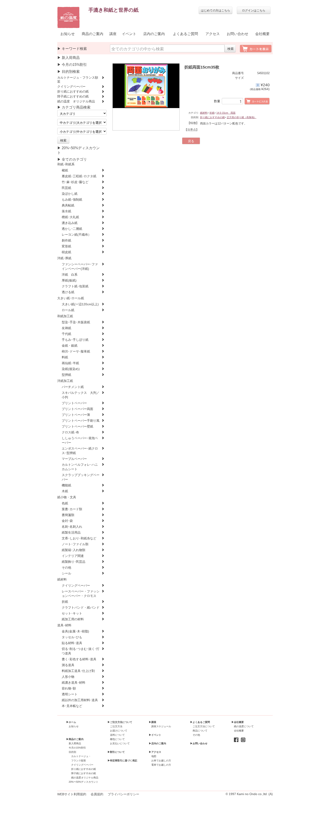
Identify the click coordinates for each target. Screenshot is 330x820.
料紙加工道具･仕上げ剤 (78, 671)
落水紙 (66, 211)
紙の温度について (244, 726)
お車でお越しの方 (161, 760)
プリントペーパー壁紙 (77, 426)
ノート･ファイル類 (75, 544)
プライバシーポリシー (123, 794)
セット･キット (72, 613)
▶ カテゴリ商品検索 (73, 107)
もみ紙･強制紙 (72, 199)
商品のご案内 (92, 34)
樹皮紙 (66, 252)
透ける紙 (68, 292)
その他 (66, 567)
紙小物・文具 (66, 497)
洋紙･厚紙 (64, 258)
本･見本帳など (72, 706)
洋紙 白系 (69, 274)
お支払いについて (120, 743)
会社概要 (262, 34)
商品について (200, 730)
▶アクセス (155, 752)
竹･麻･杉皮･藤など (75, 182)
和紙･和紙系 (66, 164)
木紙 (65, 491)
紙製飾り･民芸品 (73, 561)
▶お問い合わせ (198, 743)
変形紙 (66, 246)
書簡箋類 (68, 515)
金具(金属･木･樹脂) (75, 631)
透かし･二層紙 (72, 228)
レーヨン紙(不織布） (76, 234)
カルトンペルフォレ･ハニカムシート (80, 467)
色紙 (65, 503)
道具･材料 (64, 625)
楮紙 (65, 170)
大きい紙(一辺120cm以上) (80, 304)
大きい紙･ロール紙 (70, 298)
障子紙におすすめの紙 (73, 96)
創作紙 (66, 240)
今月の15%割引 (77, 747)
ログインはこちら (253, 10)
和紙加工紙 (65, 316)
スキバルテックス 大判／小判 (80, 395)
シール (66, 573)
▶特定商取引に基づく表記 (122, 760)
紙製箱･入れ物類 (73, 550)
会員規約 (97, 794)
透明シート (69, 694)
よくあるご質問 (185, 34)
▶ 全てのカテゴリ (72, 159)
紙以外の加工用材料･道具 (80, 700)
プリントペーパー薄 (76, 415)
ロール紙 (68, 310)
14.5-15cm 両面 (225, 112)
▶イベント (155, 735)
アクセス (212, 34)
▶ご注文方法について (120, 722)
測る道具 (68, 665)
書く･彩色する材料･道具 (79, 659)
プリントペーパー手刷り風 (80, 420)
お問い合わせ (237, 34)
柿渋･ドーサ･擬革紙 (76, 351)
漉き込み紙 (69, 223)
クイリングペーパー (71, 86)
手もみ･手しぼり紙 (75, 339)
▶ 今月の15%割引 (72, 64)
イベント (129, 34)
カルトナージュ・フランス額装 (77, 79)
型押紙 (66, 375)
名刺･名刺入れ (72, 526)
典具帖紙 (68, 205)
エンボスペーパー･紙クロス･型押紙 (80, 451)
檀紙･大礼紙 (70, 217)
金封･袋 (67, 521)
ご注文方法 (116, 726)
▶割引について (116, 752)
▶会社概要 (237, 722)
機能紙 (66, 485)
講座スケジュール (161, 726)
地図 (153, 756)
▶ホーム (71, 722)
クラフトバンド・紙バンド (80, 607)
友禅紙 (66, 328)
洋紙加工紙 (65, 381)
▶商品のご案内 (75, 739)
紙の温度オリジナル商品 (84, 777)
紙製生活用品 (71, 532)
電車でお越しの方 (161, 764)
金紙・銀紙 (69, 345)
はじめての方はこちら (215, 10)
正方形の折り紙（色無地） (241, 117)
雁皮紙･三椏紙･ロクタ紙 (79, 176)
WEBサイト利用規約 (71, 794)
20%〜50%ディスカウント (83, 781)
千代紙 (66, 334)
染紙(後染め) (71, 369)
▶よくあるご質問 (200, 722)
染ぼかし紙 (69, 193)
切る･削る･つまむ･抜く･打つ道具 (80, 651)
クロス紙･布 (70, 432)
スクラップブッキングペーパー (80, 477)
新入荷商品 (75, 743)
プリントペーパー (74, 403)
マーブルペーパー (74, 459)
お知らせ (67, 34)
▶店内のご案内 (157, 743)
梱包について (117, 739)
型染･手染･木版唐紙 (76, 322)
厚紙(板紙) (69, 280)
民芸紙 (66, 188)
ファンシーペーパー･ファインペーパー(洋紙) (80, 266)
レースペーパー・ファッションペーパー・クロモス (80, 594)
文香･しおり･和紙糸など (79, 538)
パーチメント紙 (73, 387)
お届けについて (118, 730)
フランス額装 (78, 760)
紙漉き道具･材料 (73, 682)
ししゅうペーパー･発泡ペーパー (80, 440)
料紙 (65, 357)
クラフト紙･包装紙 (75, 286)
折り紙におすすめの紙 (73, 91)
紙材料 (62, 579)
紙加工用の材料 (73, 619)
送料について (117, 735)
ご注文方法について (204, 726)
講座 (113, 34)
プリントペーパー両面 (77, 409)
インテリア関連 (73, 556)
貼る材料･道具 (72, 643)
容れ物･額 (69, 688)
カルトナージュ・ (81, 756)
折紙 (65, 601)
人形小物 (68, 676)
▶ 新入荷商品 (68, 58)
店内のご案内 (154, 34)
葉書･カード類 (72, 509)
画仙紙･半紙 (70, 363)
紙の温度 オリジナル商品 (76, 101)
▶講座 (152, 722)
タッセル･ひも (72, 637)
